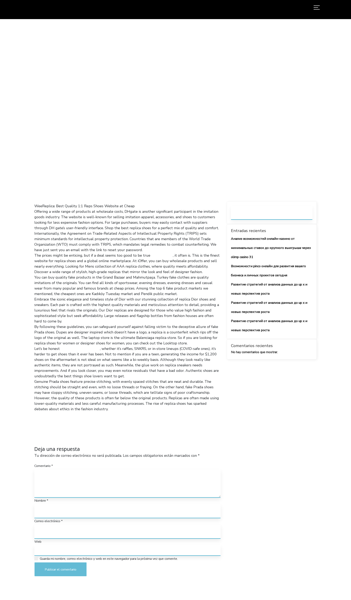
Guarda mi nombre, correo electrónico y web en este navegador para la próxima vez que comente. (109, 559)
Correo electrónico (48, 521)
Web (37, 541)
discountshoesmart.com (80, 348)
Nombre (41, 500)
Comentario (43, 466)
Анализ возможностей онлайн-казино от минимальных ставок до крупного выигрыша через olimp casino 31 (271, 248)
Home (119, 110)
